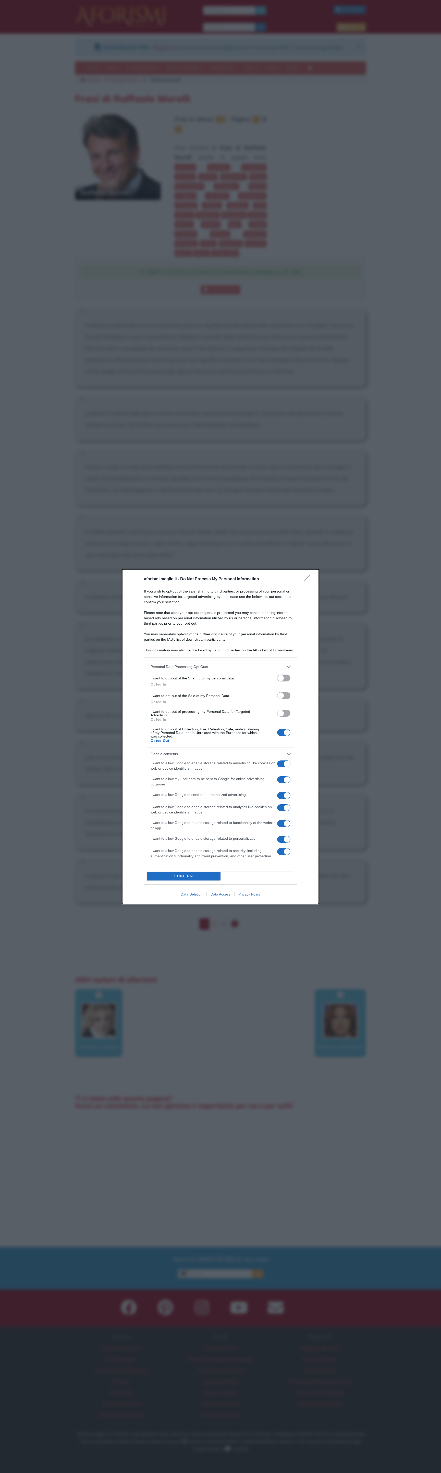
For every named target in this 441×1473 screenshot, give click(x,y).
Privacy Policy (249, 894)
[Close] (309, 579)
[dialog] (220, 736)
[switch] (283, 678)
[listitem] (220, 666)
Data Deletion (192, 894)
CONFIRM (183, 876)
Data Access (220, 894)
